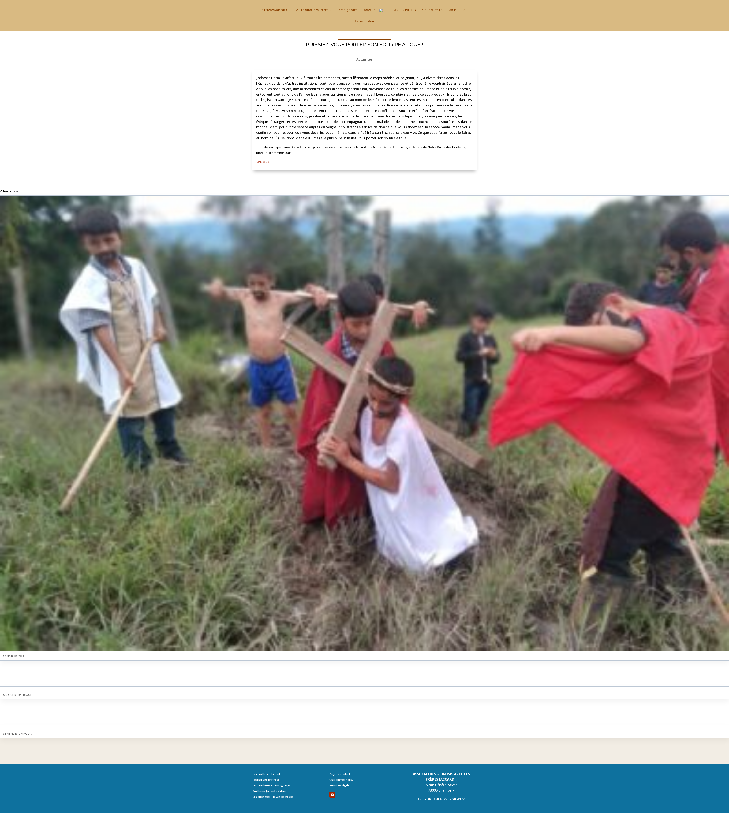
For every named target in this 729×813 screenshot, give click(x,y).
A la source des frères (312, 10)
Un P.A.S (455, 10)
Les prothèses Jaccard (266, 774)
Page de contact (339, 774)
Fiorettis (368, 10)
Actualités (364, 59)
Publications (430, 10)
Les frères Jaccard (273, 10)
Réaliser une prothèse (265, 779)
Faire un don (364, 21)
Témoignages (347, 10)
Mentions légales (340, 785)
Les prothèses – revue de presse (272, 797)
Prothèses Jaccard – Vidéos (269, 791)
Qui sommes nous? (341, 779)
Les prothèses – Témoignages (271, 785)
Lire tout (263, 162)
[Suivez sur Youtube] (332, 795)
